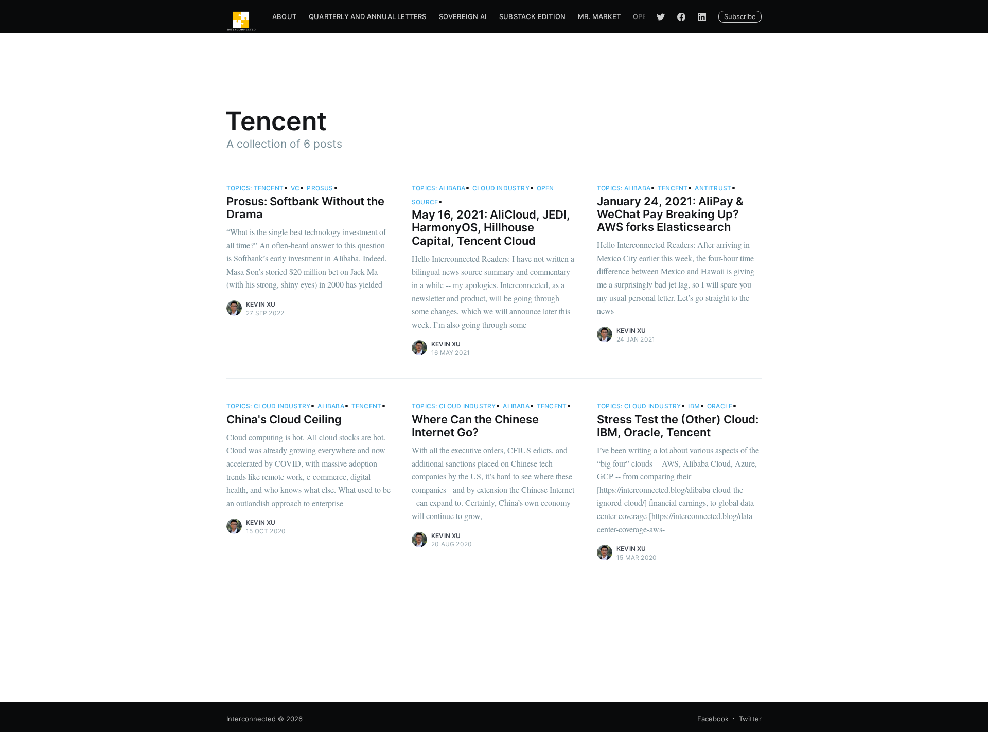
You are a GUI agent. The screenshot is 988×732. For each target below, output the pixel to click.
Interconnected (251, 719)
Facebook (713, 719)
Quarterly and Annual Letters (368, 16)
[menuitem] (284, 16)
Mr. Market (599, 16)
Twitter (750, 719)
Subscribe (740, 16)
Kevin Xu (261, 304)
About (284, 16)
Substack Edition (532, 16)
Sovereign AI (463, 16)
